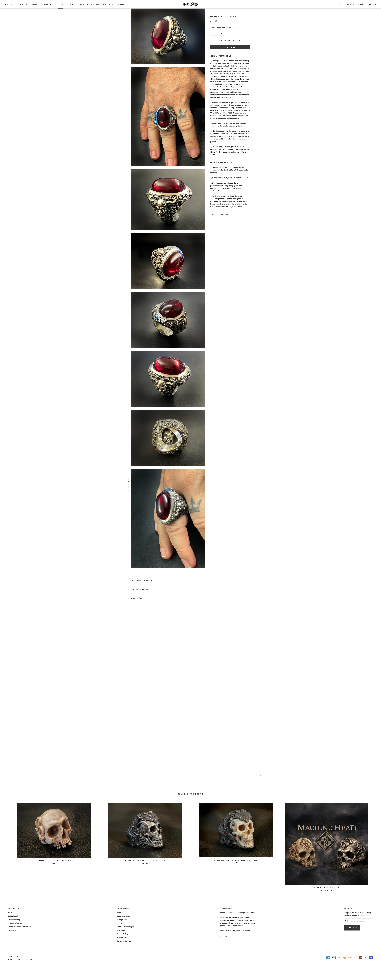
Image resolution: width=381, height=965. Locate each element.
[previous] (6, 845)
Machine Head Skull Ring (326, 888)
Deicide (71, 4)
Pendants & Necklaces (29, 4)
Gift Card (108, 4)
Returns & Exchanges (125, 927)
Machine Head (85, 4)
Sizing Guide (122, 920)
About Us (9, 4)
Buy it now (230, 47)
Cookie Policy (122, 934)
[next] (375, 845)
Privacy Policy (122, 937)
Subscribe (352, 928)
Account (351, 4)
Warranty (121, 930)
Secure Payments (124, 916)
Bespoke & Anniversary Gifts (19, 927)
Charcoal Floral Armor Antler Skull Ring (236, 860)
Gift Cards (12, 930)
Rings (60, 4)
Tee (97, 4)
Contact (121, 4)
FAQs (10, 912)
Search (361, 4)
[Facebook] (221, 936)
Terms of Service (124, 941)
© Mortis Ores (15, 956)
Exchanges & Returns (141, 580)
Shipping (120, 923)
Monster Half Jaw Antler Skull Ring (54, 861)
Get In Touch (13, 916)
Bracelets (49, 4)
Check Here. (245, 178)
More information (220, 214)
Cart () (372, 4)
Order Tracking (14, 920)
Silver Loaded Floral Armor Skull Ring (145, 861)
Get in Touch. (218, 191)
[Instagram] (226, 936)
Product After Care (141, 589)
